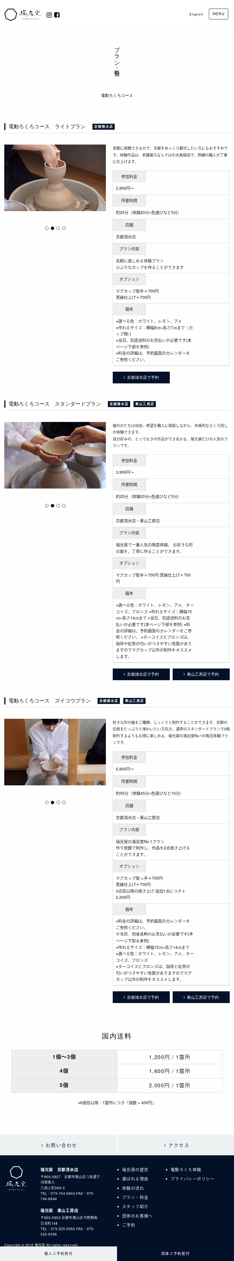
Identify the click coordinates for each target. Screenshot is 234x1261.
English (196, 14)
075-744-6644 (63, 1193)
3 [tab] (58, 228)
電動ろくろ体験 (186, 1169)
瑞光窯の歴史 (135, 1169)
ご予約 (128, 1225)
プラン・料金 (135, 1197)
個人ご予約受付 (58, 1253)
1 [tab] (47, 228)
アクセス (178, 1145)
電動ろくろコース (117, 95)
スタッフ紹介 (135, 1206)
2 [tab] (52, 228)
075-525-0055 (63, 1228)
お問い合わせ (61, 1145)
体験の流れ (133, 1188)
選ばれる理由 (135, 1178)
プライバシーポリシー (193, 1178)
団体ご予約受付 (175, 1253)
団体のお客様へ (137, 1215)
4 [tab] (64, 228)
